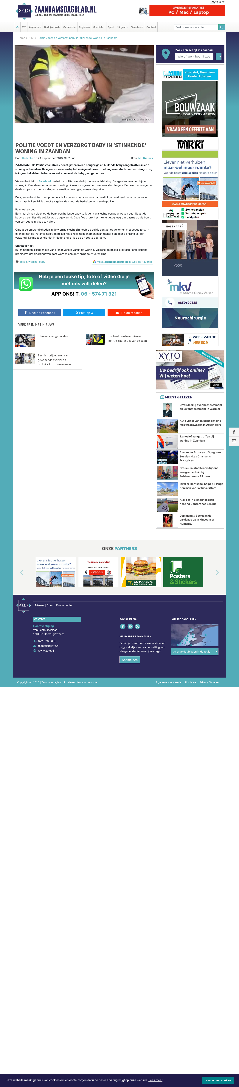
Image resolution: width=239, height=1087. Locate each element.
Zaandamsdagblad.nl (66, 9)
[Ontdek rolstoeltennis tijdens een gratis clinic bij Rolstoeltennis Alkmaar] (167, 473)
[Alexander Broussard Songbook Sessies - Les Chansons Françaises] (167, 457)
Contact (151, 27)
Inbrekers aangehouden (53, 336)
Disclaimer (191, 682)
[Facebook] (123, 626)
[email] (234, 441)
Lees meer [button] (155, 1080)
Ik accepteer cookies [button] (218, 1080)
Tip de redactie (131, 313)
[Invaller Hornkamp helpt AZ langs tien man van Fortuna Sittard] (167, 489)
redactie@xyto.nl (48, 645)
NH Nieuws (145, 158)
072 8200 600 (47, 641)
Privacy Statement (210, 682)
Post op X (86, 313)
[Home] (17, 27)
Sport (111, 27)
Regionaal (84, 27)
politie (23, 261)
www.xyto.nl (46, 650)
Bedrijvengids (52, 27)
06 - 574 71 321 (99, 294)
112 (24, 27)
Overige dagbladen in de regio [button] (191, 651)
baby (42, 261)
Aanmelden (130, 660)
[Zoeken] (221, 27)
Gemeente (69, 27)
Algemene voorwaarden (169, 682)
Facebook (45, 181)
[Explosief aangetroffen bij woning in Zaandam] (167, 441)
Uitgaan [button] (121, 27)
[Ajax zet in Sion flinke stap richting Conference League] (167, 505)
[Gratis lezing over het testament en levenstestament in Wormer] (167, 410)
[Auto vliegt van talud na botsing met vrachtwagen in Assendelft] (167, 426)
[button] (17, 572)
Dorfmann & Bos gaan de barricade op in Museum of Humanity (197, 519)
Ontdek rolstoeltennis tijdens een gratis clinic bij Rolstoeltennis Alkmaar (199, 472)
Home (21, 37)
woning (33, 261)
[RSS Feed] (137, 626)
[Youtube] (130, 626)
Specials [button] (98, 27)
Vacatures (137, 27)
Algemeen (35, 27)
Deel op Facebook (42, 313)
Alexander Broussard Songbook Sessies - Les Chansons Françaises (200, 456)
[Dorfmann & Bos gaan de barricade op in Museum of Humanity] (167, 521)
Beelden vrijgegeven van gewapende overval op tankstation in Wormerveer (55, 359)
